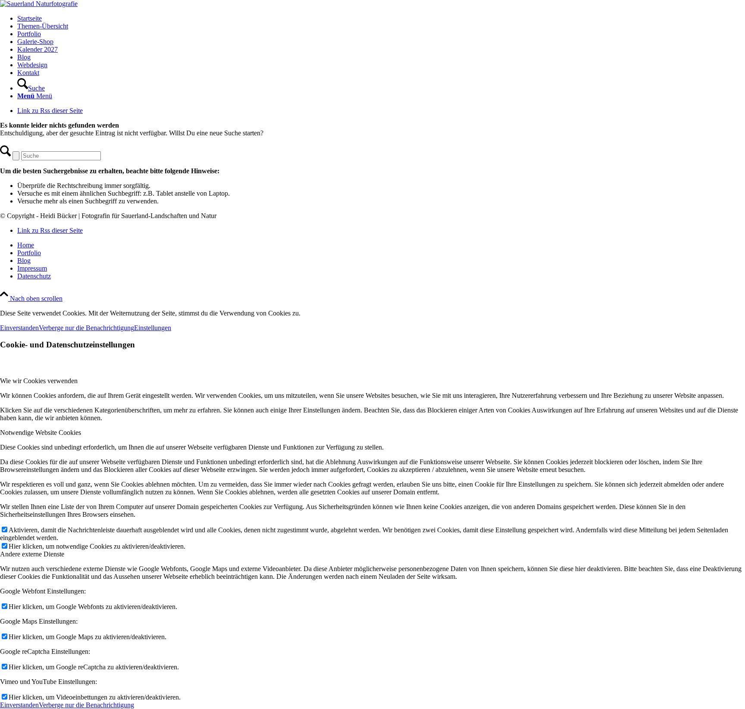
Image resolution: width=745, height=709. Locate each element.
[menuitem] (381, 18)
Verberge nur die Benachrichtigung (86, 327)
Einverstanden (19, 327)
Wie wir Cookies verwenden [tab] (39, 380)
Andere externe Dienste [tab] (32, 554)
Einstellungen (152, 327)
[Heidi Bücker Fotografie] (39, 3)
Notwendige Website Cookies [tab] (40, 432)
